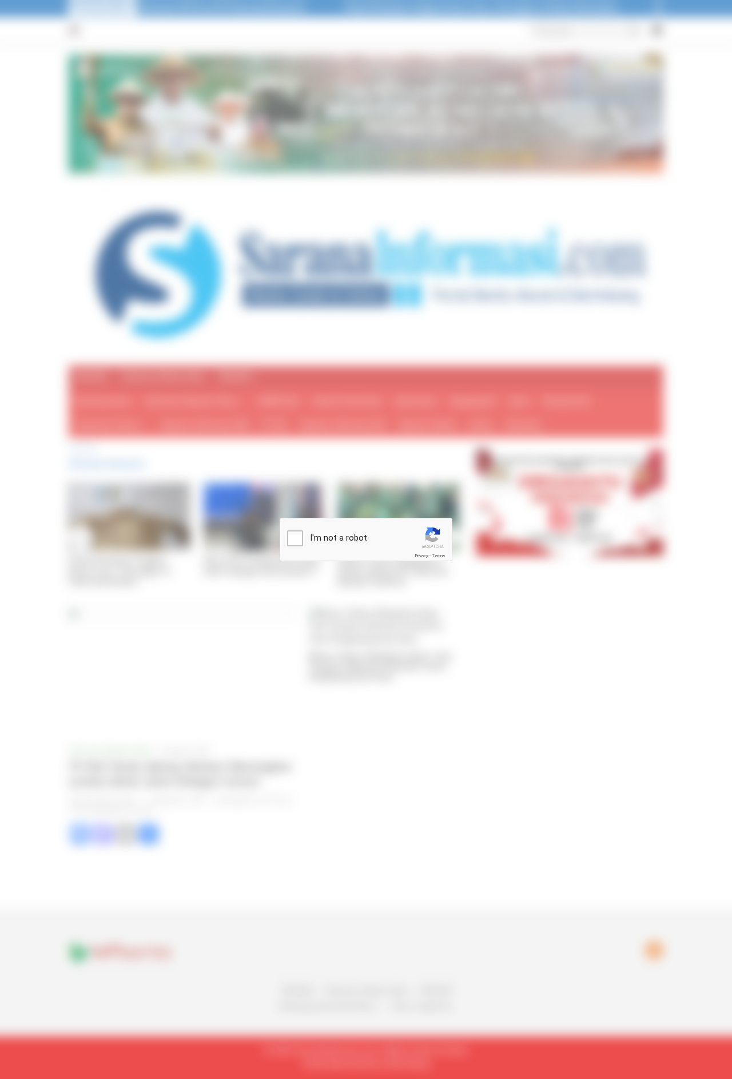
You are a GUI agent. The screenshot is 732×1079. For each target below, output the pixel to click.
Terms (438, 555)
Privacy (421, 555)
